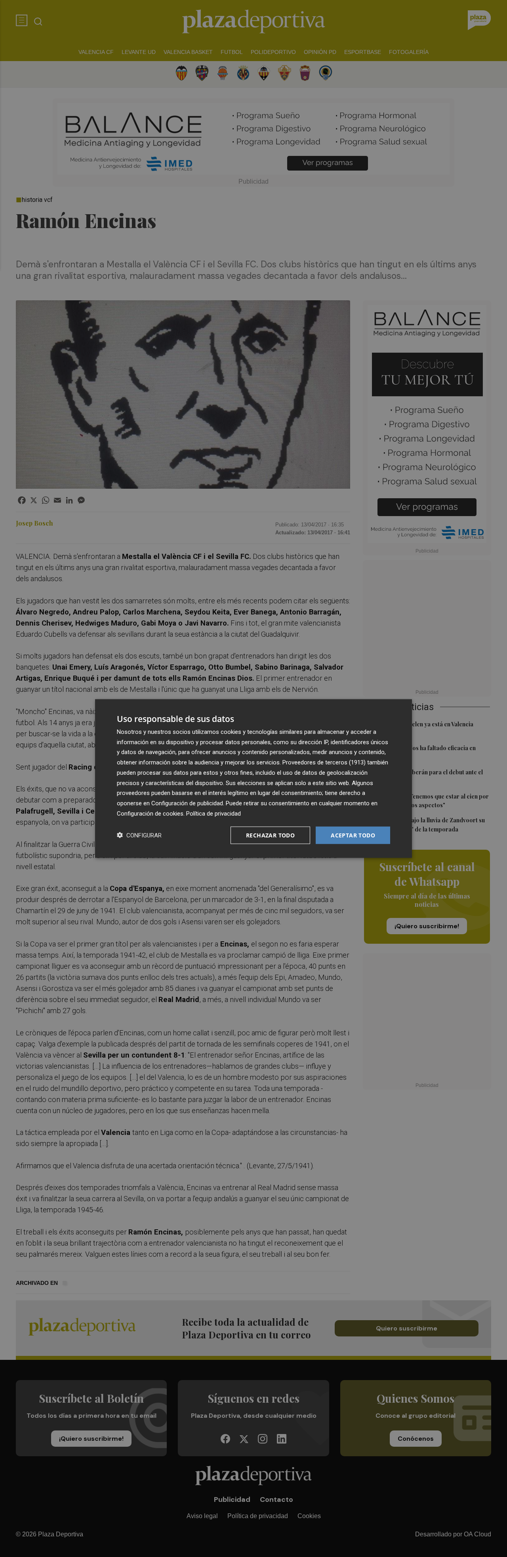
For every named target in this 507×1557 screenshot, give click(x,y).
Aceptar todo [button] (353, 835)
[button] (139, 835)
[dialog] (253, 778)
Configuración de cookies (150, 813)
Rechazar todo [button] (270, 835)
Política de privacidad (213, 813)
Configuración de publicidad (187, 803)
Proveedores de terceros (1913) (324, 762)
